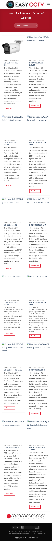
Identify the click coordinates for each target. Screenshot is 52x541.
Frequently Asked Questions (18, 534)
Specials (18, 532)
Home (10, 13)
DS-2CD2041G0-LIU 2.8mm (12, 303)
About (33, 534)
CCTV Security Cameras (33, 532)
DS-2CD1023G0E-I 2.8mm (11, 64)
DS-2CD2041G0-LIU (37, 225)
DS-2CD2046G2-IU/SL (13, 370)
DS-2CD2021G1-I (11, 225)
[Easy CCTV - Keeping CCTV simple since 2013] (25, 4)
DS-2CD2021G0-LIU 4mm (37, 144)
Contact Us (41, 534)
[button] (48, 4)
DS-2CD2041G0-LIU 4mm (37, 303)
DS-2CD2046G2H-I (37, 370)
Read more (9, 108)
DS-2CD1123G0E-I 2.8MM (36, 64)
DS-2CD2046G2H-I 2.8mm (37, 449)
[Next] (43, 516)
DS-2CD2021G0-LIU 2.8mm (12, 144)
